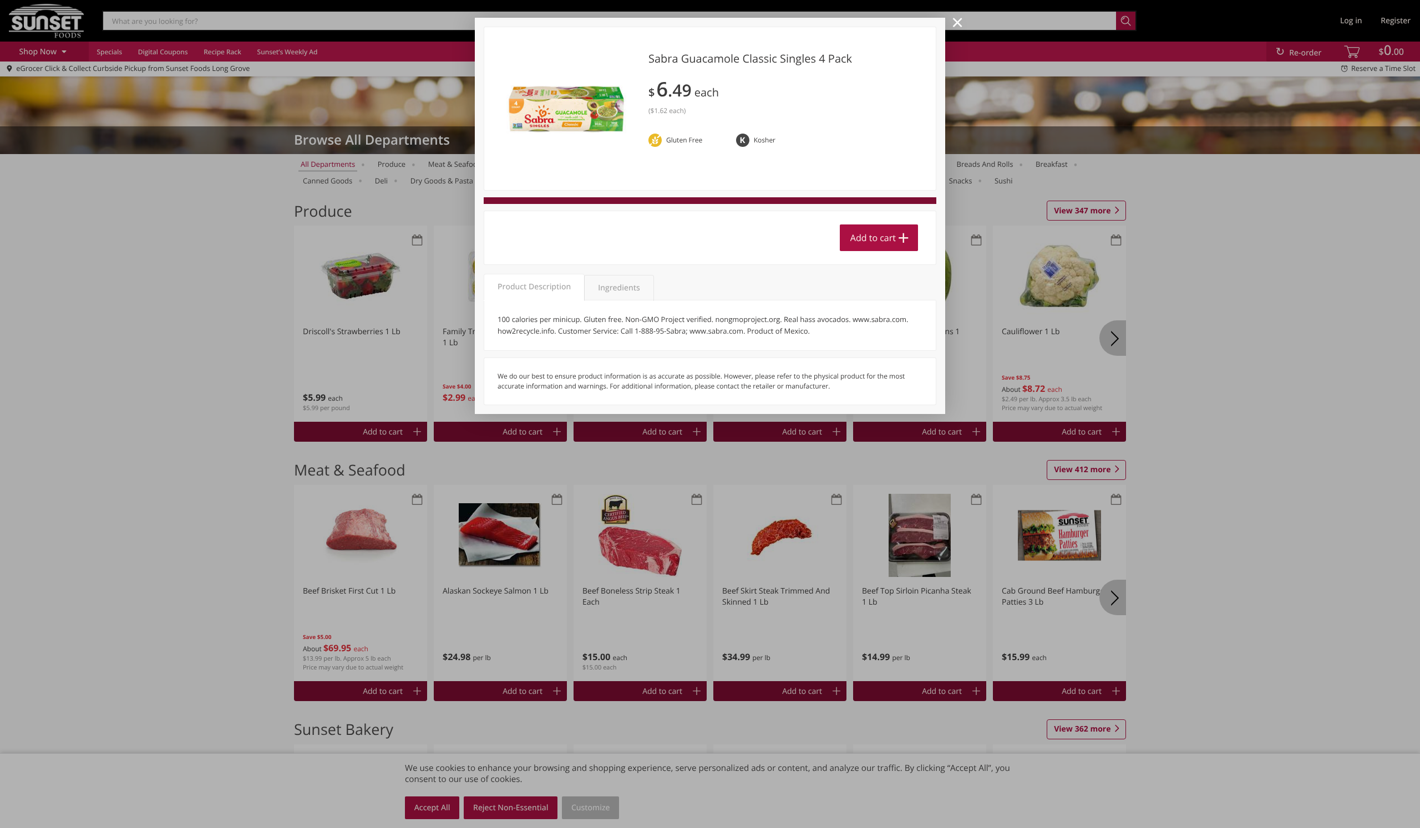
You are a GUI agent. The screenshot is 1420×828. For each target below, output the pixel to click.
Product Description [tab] (534, 287)
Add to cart (873, 238)
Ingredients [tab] (619, 288)
